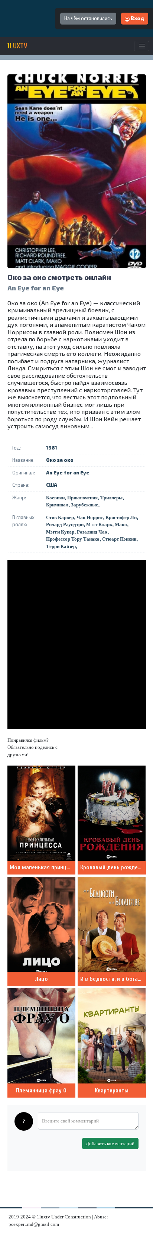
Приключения (82, 497)
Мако (121, 524)
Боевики (55, 497)
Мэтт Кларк (99, 524)
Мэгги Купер (60, 532)
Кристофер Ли (121, 517)
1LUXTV (17, 46)
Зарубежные (84, 505)
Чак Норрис (89, 517)
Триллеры (111, 497)
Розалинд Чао (92, 532)
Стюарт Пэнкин (119, 539)
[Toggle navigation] (141, 46)
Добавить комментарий (110, 1143)
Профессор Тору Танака (73, 539)
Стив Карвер (60, 517)
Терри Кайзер (61, 546)
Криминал (57, 505)
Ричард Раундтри (65, 524)
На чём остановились (88, 18)
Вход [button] (137, 18)
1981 (51, 448)
